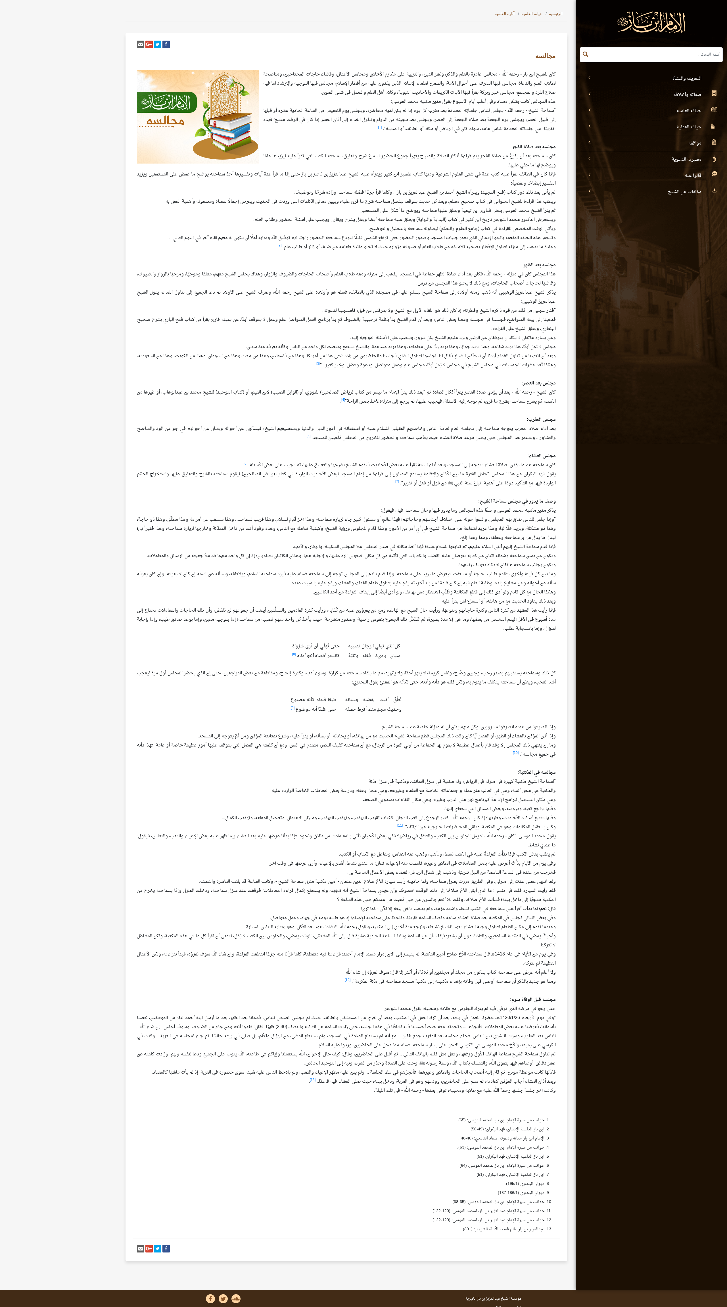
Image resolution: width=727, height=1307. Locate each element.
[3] (318, 364)
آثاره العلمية (505, 13)
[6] (245, 464)
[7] (397, 482)
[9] (292, 708)
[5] (308, 436)
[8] (294, 654)
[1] (380, 127)
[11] (400, 826)
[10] (516, 753)
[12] (347, 980)
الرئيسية (556, 13)
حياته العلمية (531, 13)
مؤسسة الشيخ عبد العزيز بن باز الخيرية (493, 1299)
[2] (279, 245)
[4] (343, 400)
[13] (313, 1080)
